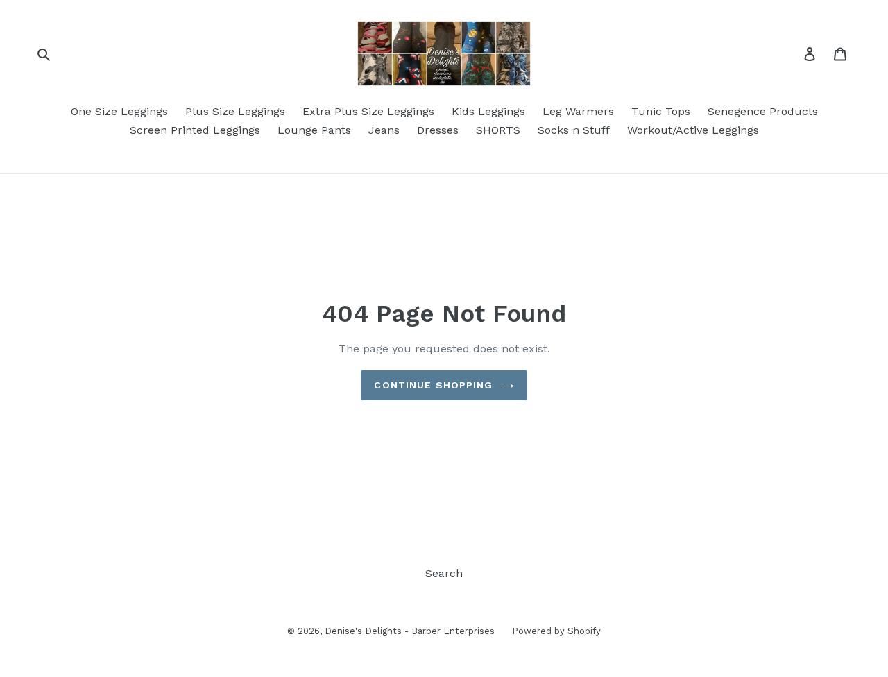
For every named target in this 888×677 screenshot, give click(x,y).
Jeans (384, 130)
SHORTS (498, 130)
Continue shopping (433, 385)
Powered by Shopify (556, 631)
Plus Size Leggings (235, 111)
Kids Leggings (488, 111)
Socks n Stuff (574, 130)
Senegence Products (763, 111)
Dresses (438, 130)
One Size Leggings (119, 111)
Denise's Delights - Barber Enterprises (410, 631)
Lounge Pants (314, 130)
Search (444, 573)
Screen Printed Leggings (195, 130)
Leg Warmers (578, 111)
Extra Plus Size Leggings (368, 111)
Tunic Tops (660, 111)
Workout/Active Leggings (693, 130)
